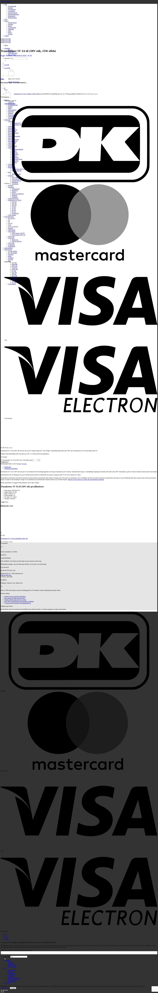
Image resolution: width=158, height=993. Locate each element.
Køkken (10, 106)
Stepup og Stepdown (18, 194)
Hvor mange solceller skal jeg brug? (14, 598)
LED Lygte (11, 236)
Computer (11, 102)
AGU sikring (15, 177)
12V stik (14, 263)
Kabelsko (11, 258)
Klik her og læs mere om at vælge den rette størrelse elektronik (86, 479)
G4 (9, 220)
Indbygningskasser (13, 139)
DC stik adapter (12, 253)
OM (5, 4)
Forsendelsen (12, 9)
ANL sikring (15, 179)
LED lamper (11, 231)
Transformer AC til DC (20, 55)
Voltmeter (14, 195)
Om (5, 968)
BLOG (6, 21)
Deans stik (15, 269)
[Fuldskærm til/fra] (3, 990)
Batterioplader (12, 131)
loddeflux (14, 156)
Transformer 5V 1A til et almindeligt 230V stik (14, 538)
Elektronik (9, 55)
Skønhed (10, 113)
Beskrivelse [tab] (7, 467)
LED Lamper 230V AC (19, 235)
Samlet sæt (15, 240)
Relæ (9, 172)
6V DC (14, 210)
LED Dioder (11, 230)
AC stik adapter (12, 251)
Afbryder (10, 121)
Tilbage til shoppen (13, 82)
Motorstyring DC (17, 171)
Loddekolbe (15, 157)
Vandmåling (11, 116)
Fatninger (11, 254)
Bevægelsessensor (13, 133)
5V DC (30, 55)
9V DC (14, 212)
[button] (6, 45)
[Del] (5, 990)
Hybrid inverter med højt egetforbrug (15, 596)
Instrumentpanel (12, 141)
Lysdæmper (11, 244)
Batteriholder (12, 128)
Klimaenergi (11, 16)
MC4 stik (14, 276)
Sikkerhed (11, 111)
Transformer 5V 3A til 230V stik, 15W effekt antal (17, 460)
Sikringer (10, 175)
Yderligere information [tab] (11, 468)
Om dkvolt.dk (12, 6)
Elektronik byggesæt (14, 136)
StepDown (15, 190)
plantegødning (8, 248)
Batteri (10, 26)
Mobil (10, 108)
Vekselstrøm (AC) (17, 125)
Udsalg (6, 36)
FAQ (5, 19)
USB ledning (12, 284)
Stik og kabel (8, 249)
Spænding (11, 29)
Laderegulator (12, 27)
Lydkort (10, 164)
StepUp (14, 192)
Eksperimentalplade (17, 149)
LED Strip (11, 238)
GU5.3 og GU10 (13, 226)
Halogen (10, 228)
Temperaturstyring (13, 198)
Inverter (10, 34)
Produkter (7, 48)
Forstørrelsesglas (13, 105)
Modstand (11, 166)
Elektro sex (11, 103)
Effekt (10, 32)
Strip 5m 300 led (16, 241)
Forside (3, 55)
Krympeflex (15, 154)
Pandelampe (11, 246)
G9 (9, 221)
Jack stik (14, 272)
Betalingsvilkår (12, 18)
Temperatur (11, 115)
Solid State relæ (16, 174)
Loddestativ (15, 161)
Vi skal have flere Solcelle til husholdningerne (17, 603)
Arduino (10, 126)
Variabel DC (15, 213)
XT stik (14, 282)
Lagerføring (11, 11)
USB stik (14, 281)
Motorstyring (12, 167)
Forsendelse (11, 973)
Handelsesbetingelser (14, 978)
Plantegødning (12, 110)
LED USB (11, 243)
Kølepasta (14, 152)
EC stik (14, 271)
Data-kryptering (12, 13)
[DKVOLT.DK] (6, 40)
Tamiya (14, 279)
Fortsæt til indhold (6, 1)
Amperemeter (16, 189)
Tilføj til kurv (4, 462)
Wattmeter (15, 197)
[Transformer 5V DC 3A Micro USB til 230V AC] (9, 66)
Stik (9, 261)
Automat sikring (16, 180)
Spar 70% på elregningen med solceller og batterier (19, 601)
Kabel (10, 256)
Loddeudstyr (11, 148)
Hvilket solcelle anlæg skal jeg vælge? (15, 600)
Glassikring (15, 184)
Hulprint (14, 151)
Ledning (10, 259)
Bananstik (14, 264)
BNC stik (14, 266)
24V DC (14, 205)
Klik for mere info (6, 575)
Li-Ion (10, 144)
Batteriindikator (12, 129)
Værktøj (10, 118)
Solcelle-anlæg (12, 22)
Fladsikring (15, 182)
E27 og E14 (11, 218)
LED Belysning (12, 53)
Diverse (6, 100)
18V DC (14, 203)
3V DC (14, 207)
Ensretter (10, 138)
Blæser (10, 134)
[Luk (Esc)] (7, 990)
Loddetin (14, 162)
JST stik (14, 274)
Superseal (14, 277)
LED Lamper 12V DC (18, 233)
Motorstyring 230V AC (18, 169)
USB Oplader (12, 215)
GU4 (9, 225)
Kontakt (10, 8)
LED (9, 31)
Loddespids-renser (17, 159)
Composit (14, 267)
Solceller (10, 24)
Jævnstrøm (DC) (16, 123)
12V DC (14, 202)
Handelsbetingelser (13, 14)
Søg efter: (7, 956)
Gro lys (10, 223)
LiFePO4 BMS (12, 146)
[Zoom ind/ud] (1, 990)
